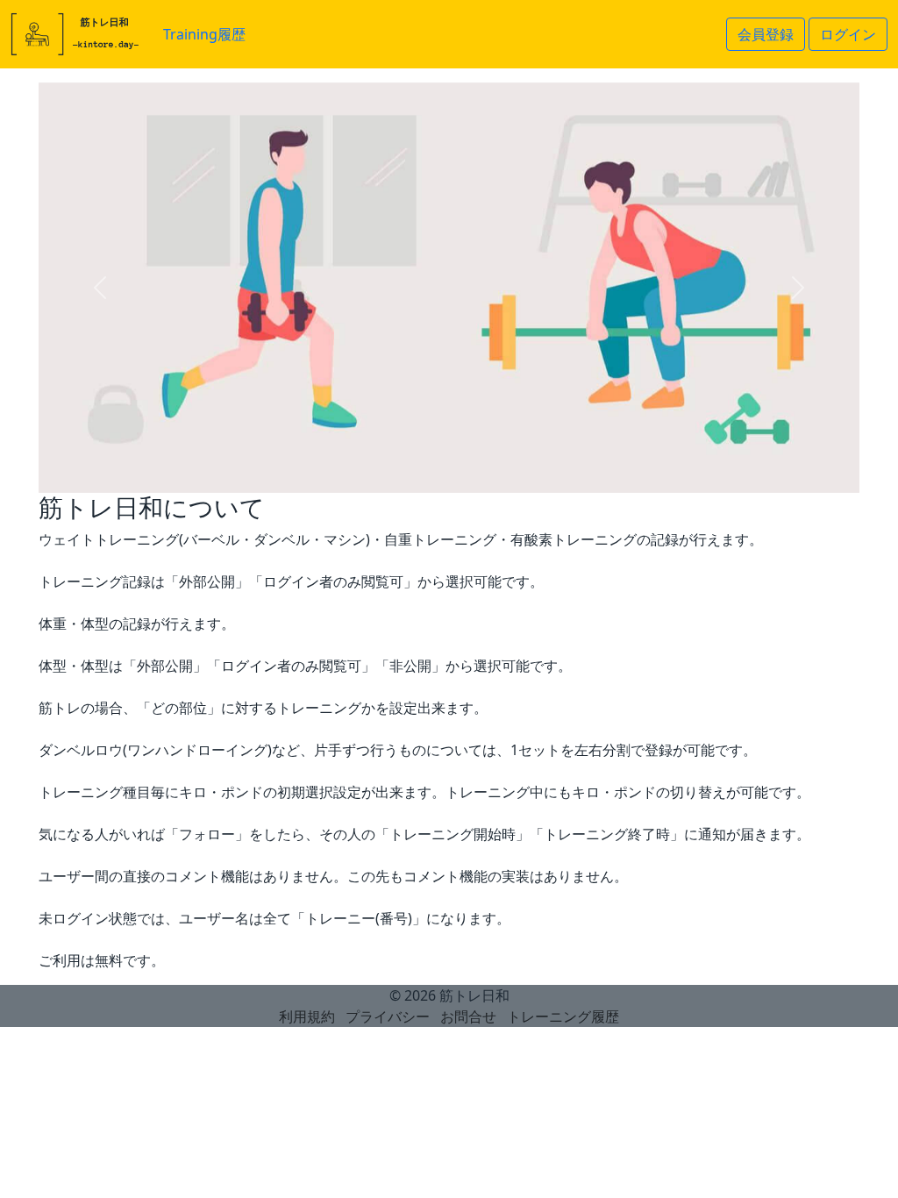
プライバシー (388, 1016)
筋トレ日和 (474, 995)
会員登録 (766, 34)
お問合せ (468, 1016)
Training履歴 (204, 34)
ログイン (848, 34)
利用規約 (307, 1016)
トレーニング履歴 (563, 1016)
